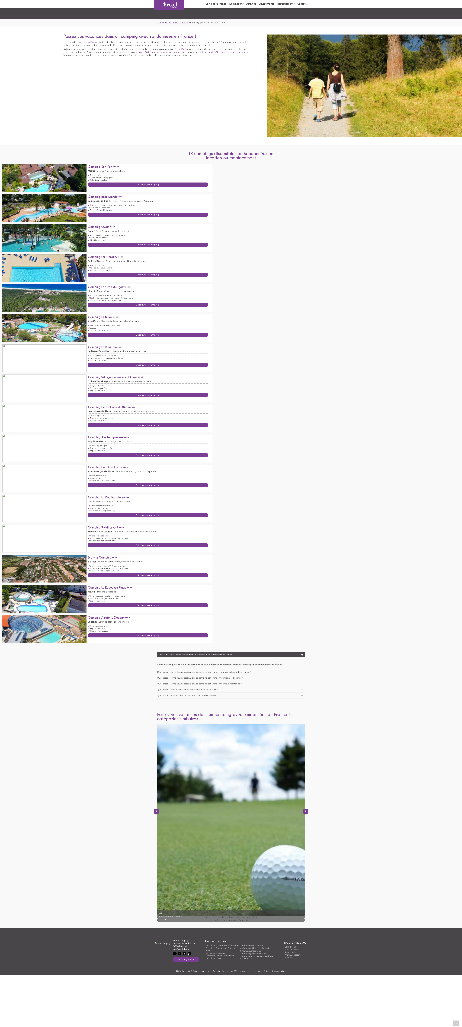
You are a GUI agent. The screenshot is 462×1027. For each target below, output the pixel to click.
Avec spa (289, 958)
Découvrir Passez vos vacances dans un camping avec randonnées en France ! (196, 655)
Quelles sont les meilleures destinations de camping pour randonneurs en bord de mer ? (200, 678)
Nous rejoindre (186, 959)
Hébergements (286, 4)
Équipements (266, 4)
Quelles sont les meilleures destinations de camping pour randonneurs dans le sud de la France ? (204, 672)
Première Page (219, 971)
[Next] (305, 811)
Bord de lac (290, 947)
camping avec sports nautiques (169, 52)
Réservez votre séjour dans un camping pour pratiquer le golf (231, 820)
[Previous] (156, 811)
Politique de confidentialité (275, 971)
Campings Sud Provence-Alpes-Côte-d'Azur (256, 957)
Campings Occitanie (251, 951)
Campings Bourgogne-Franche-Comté (220, 949)
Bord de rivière (292, 949)
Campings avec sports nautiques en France (231, 917)
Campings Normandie (252, 945)
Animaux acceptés (293, 955)
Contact (302, 4)
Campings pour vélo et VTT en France (231, 920)
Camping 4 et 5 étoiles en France (172, 22)
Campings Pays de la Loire (254, 954)
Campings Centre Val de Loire (220, 956)
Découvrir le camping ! (148, 184)
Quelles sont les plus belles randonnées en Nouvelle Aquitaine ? (188, 690)
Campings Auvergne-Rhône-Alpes (222, 945)
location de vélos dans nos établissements (225, 52)
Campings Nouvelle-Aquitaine (256, 948)
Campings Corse (213, 958)
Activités (251, 4)
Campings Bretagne (215, 953)
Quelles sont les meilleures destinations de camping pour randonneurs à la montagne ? (199, 684)
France (185, 49)
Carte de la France (216, 4)
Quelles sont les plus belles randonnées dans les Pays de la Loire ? (189, 695)
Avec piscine (290, 952)
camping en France (87, 42)
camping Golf (141, 52)
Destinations (236, 4)
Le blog (242, 971)
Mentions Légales (254, 971)
